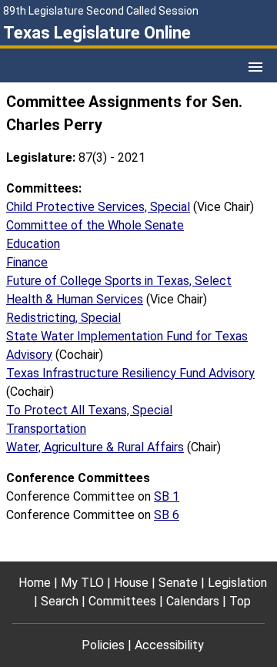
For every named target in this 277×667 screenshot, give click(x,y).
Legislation (237, 582)
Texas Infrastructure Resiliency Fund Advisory (130, 373)
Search (59, 601)
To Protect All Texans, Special (89, 410)
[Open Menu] (255, 67)
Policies (103, 645)
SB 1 (166, 496)
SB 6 (166, 515)
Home (34, 582)
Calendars (192, 601)
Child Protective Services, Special (98, 206)
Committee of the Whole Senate (95, 225)
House (131, 582)
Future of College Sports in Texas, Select (119, 280)
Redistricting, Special (63, 317)
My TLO (82, 582)
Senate (178, 582)
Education (33, 243)
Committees (122, 601)
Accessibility (169, 645)
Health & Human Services (74, 299)
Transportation (46, 428)
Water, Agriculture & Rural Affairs (95, 447)
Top (240, 601)
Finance (27, 262)
